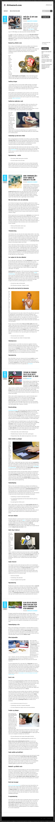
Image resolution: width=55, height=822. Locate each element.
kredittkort (29, 378)
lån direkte (30, 363)
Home (41, 818)
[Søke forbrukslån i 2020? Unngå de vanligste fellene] (15, 175)
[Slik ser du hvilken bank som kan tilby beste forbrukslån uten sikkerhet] (15, 602)
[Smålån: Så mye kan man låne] (15, 16)
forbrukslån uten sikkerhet (32, 21)
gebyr (24, 520)
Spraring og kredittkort (13, 410)
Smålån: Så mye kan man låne (30, 18)
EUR (49, 42)
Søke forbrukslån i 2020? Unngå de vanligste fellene (30, 177)
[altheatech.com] (13, 4)
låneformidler (13, 149)
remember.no (31, 29)
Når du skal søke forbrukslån (14, 785)
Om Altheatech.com (15, 11)
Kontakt (6, 11)
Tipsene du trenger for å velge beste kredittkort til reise (30, 374)
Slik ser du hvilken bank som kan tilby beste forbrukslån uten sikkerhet (30, 605)
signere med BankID (16, 98)
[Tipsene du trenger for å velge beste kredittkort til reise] (15, 372)
